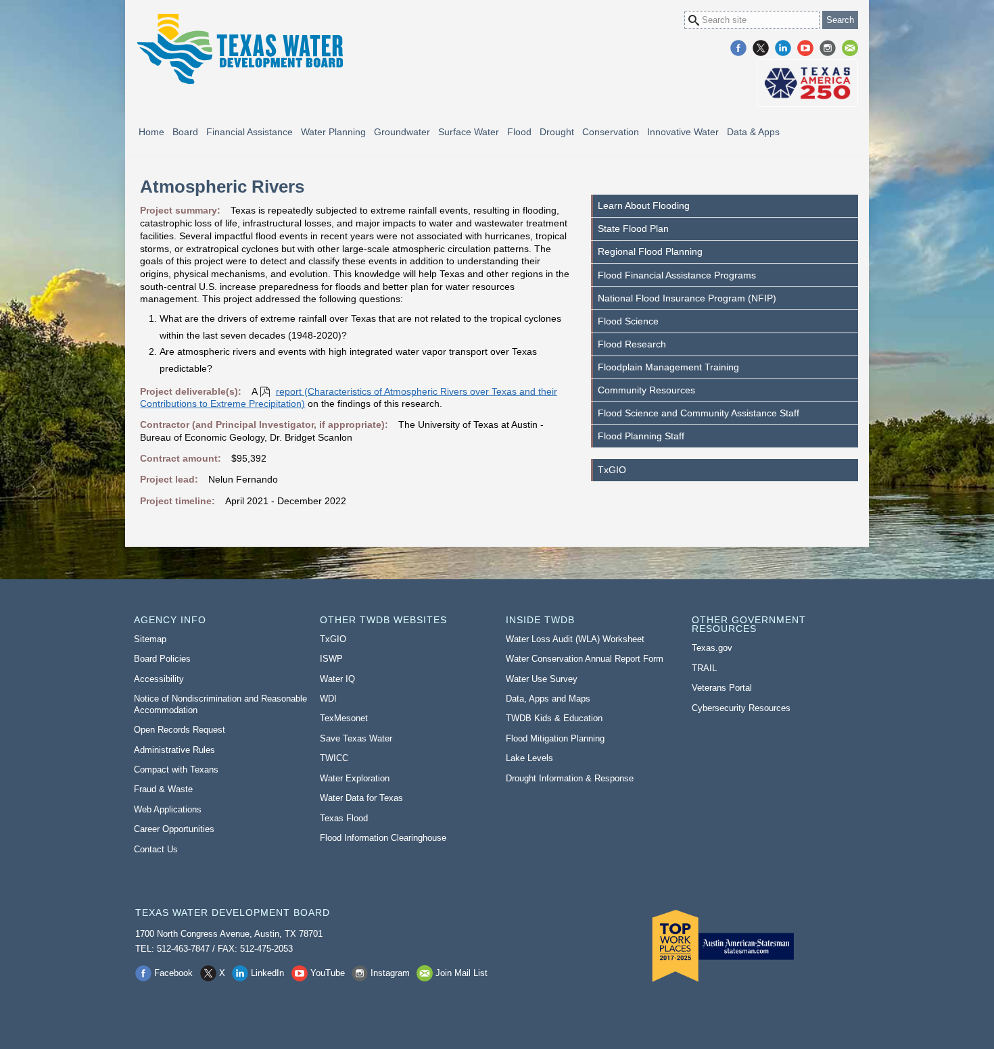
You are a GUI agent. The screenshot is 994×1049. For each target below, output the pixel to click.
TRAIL (704, 668)
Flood (519, 131)
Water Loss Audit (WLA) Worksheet (575, 639)
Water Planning (333, 131)
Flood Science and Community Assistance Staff (698, 413)
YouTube (805, 48)
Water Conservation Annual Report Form (584, 659)
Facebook (738, 48)
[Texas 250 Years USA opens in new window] (807, 83)
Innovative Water (683, 131)
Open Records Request (179, 730)
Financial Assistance (249, 131)
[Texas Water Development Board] (239, 49)
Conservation (610, 131)
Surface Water (468, 131)
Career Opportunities (174, 829)
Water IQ (337, 679)
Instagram (828, 48)
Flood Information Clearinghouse (383, 838)
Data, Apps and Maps (548, 698)
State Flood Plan (633, 228)
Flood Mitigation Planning (555, 738)
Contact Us (156, 849)
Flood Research (632, 344)
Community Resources (646, 390)
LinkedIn (783, 48)
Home (151, 131)
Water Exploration (354, 778)
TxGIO (612, 469)
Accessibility (159, 679)
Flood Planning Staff (641, 436)
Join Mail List (850, 48)
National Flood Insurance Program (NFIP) (687, 298)
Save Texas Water (356, 738)
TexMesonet (344, 718)
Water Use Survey (541, 679)
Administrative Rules (174, 750)
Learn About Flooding (644, 205)
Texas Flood (344, 818)
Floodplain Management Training (668, 367)
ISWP (331, 659)
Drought (557, 131)
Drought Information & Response (570, 778)
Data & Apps (753, 131)
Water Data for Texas (361, 798)
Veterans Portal (722, 688)
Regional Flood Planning (650, 251)
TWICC (334, 758)
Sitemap (150, 639)
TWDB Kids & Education (554, 718)
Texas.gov (712, 648)
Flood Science (628, 321)
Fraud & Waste (163, 789)
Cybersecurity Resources (741, 708)
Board (185, 131)
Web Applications (168, 809)
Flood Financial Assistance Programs (677, 275)
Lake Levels (529, 758)
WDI (328, 698)
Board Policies (162, 659)
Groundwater (402, 131)
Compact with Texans (176, 769)
